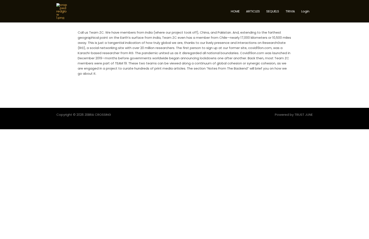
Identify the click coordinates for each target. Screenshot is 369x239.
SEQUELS (272, 11)
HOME (235, 11)
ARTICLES (253, 11)
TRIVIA (290, 11)
